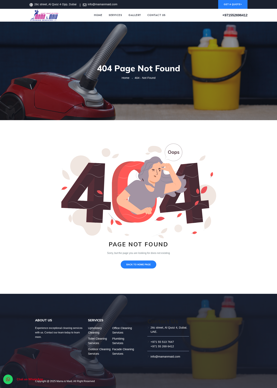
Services (115, 15)
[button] (8, 379)
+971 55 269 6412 (162, 346)
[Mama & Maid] (44, 15)
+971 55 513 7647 (162, 341)
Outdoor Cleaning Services (99, 351)
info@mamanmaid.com (165, 356)
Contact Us (156, 15)
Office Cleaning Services (122, 330)
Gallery (134, 15)
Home (98, 15)
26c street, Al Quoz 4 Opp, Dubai (55, 4)
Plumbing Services (118, 341)
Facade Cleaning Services (123, 351)
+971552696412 (235, 15)
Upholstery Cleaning (95, 330)
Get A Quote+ (233, 4)
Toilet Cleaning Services (97, 341)
